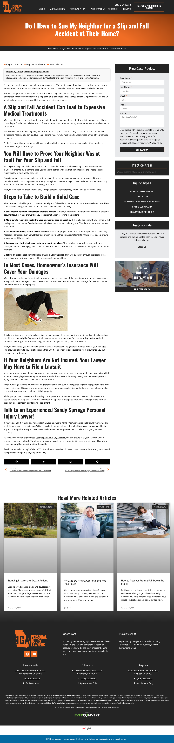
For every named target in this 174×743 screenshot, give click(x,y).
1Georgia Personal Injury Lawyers (73, 707)
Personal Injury (77, 9)
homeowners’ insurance (60, 281)
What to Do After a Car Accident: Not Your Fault (85, 582)
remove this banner (119, 739)
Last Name (125, 87)
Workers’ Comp (98, 9)
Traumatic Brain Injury (142, 212)
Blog (28, 64)
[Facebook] (27, 654)
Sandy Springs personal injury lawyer (80, 97)
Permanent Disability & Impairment (142, 202)
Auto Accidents (57, 9)
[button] (16, 461)
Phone (123, 105)
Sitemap (116, 707)
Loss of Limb (142, 196)
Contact (127, 9)
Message (124, 114)
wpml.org (69, 739)
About (42, 9)
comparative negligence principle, (33, 178)
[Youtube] (34, 654)
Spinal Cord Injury (142, 207)
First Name (125, 78)
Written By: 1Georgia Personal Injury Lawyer (27, 71)
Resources (113, 9)
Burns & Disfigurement (142, 191)
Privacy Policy (107, 707)
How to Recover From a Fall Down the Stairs (142, 582)
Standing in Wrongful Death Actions (28, 580)
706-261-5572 (123, 4)
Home (50, 48)
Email (122, 96)
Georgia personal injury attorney (50, 438)
